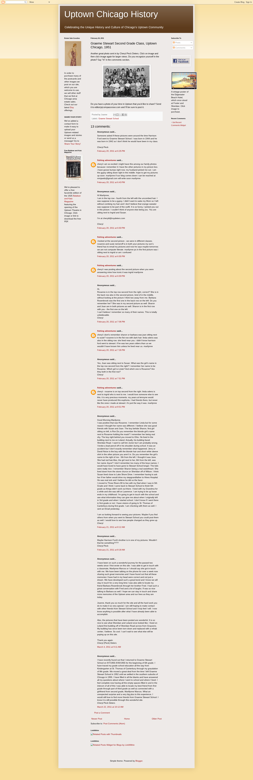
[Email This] (114, 114)
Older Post (157, 719)
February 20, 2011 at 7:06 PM (111, 322)
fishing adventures (106, 160)
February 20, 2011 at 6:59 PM (111, 276)
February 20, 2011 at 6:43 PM (111, 182)
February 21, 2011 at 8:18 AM (111, 550)
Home (127, 719)
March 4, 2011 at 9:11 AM (109, 647)
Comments (180, 48)
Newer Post (96, 719)
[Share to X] (120, 114)
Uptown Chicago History (111, 14)
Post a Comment (102, 713)
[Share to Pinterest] (125, 114)
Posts (177, 42)
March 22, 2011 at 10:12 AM (110, 707)
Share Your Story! (72, 144)
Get (174, 122)
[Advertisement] (180, 175)
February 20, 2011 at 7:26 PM (111, 350)
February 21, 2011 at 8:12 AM (111, 527)
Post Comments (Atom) (114, 723)
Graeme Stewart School (109, 119)
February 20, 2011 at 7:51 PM (111, 378)
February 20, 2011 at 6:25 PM (111, 151)
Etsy (72, 107)
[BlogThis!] (117, 114)
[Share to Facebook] (123, 114)
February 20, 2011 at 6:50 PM (111, 228)
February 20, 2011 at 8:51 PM (111, 407)
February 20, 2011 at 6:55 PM (111, 256)
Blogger (138, 761)
